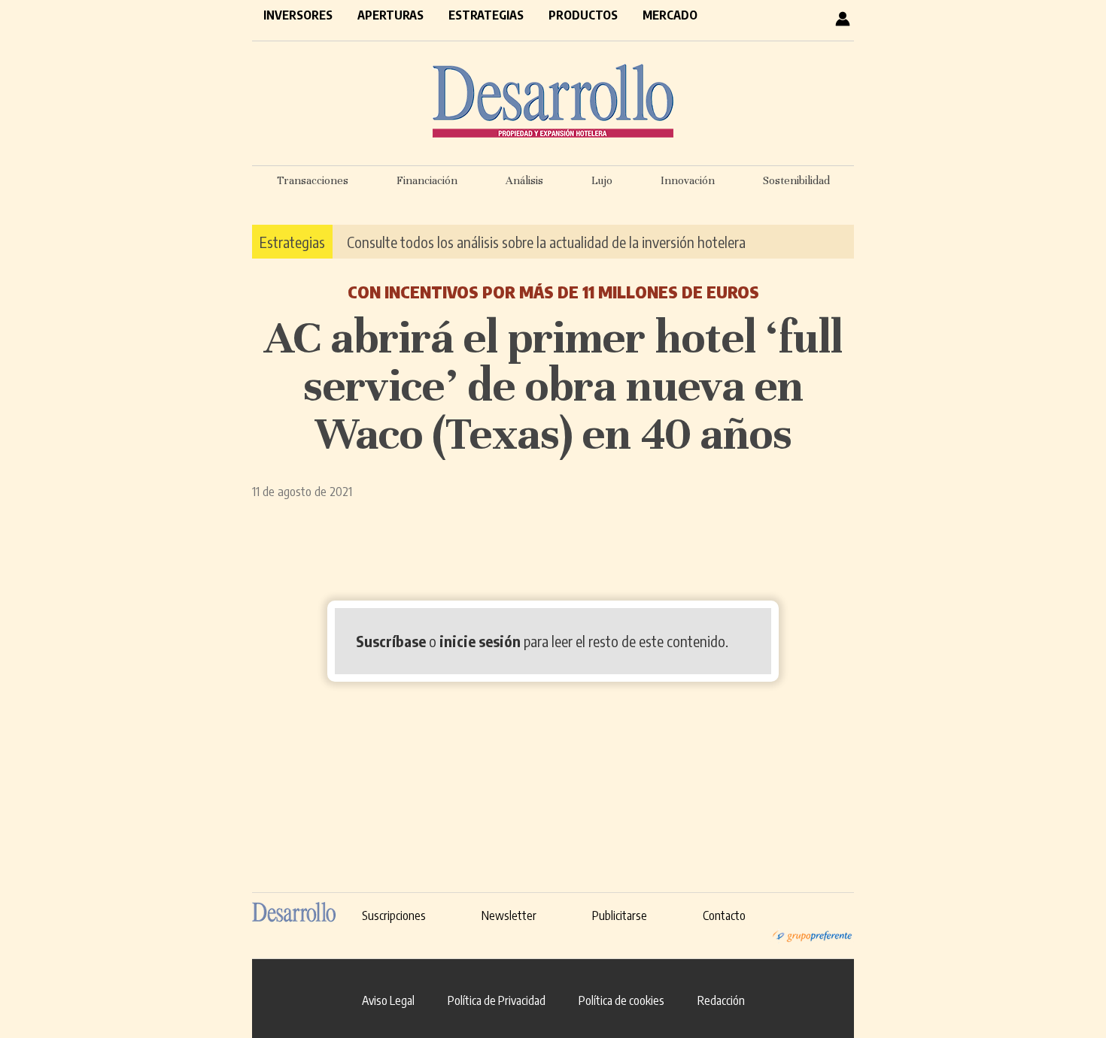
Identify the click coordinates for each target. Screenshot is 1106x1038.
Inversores (298, 15)
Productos (583, 15)
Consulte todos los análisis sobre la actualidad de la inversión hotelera (546, 241)
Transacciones (312, 180)
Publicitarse (619, 915)
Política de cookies (621, 1000)
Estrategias (486, 15)
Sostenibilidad (796, 180)
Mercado (670, 15)
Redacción (721, 1000)
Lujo (601, 180)
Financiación (427, 180)
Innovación (688, 180)
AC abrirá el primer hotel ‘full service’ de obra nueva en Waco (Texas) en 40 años (553, 386)
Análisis (524, 180)
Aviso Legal (388, 1000)
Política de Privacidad (496, 1000)
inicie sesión (480, 640)
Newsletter (509, 915)
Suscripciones (394, 915)
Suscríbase (391, 640)
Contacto (724, 915)
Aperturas (390, 15)
